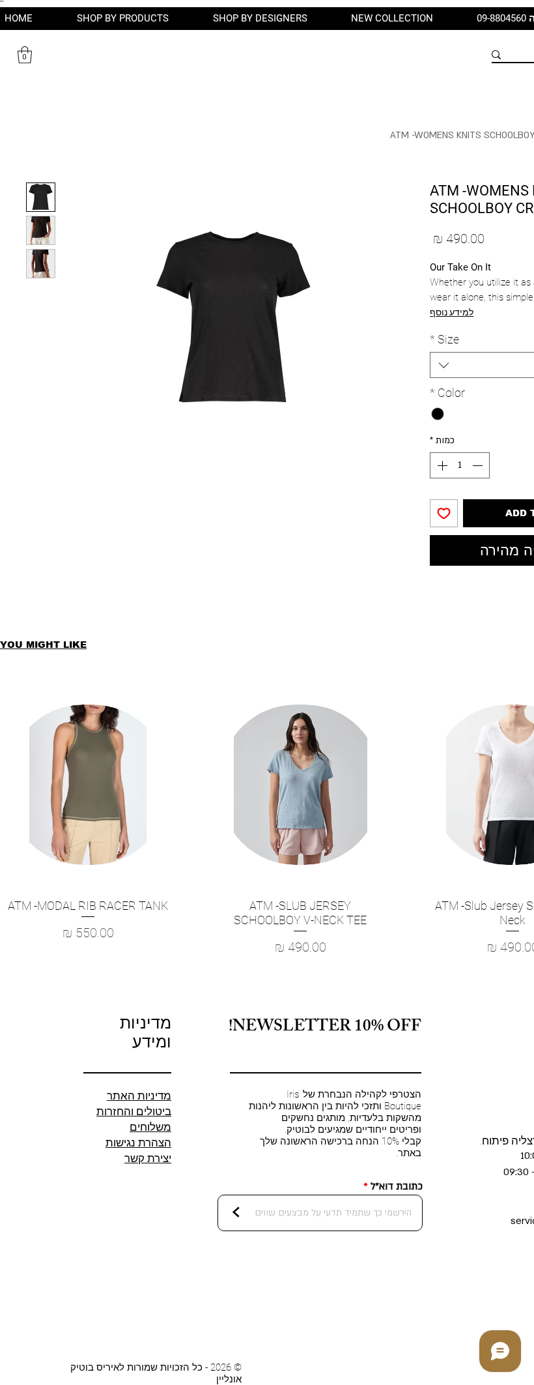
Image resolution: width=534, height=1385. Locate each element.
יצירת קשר (147, 1158)
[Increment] (441, 465)
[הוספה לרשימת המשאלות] (444, 513)
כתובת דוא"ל (397, 1186)
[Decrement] (479, 465)
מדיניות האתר (139, 1095)
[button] (25, 54)
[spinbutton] (460, 465)
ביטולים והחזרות (133, 1111)
